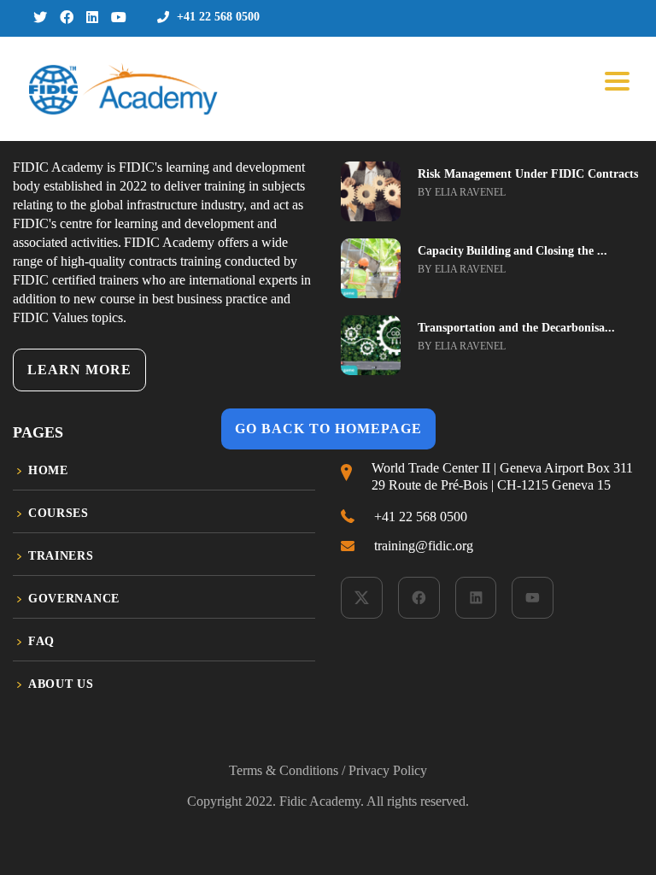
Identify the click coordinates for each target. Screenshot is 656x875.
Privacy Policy (387, 770)
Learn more (79, 369)
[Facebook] (419, 598)
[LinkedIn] (476, 598)
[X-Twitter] (362, 598)
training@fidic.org (423, 545)
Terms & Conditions (283, 770)
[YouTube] (533, 598)
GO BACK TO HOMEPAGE (328, 428)
